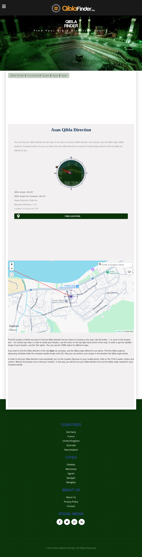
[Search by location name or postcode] (100, 264)
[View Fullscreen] (12, 274)
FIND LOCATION (72, 216)
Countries (33, 75)
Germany (71, 432)
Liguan (71, 473)
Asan (55, 75)
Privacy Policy (71, 501)
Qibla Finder (17, 75)
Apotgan (71, 477)
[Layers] (129, 271)
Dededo (71, 464)
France (71, 436)
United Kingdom (71, 440)
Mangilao (71, 482)
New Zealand (71, 449)
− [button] (12, 268)
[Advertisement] (71, 101)
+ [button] (12, 264)
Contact (71, 506)
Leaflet (119, 331)
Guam (45, 75)
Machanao (71, 469)
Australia (71, 445)
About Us (71, 497)
